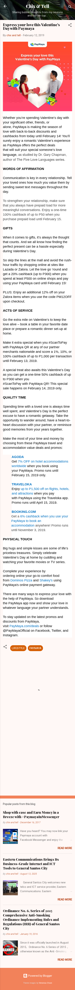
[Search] (70, 7)
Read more (65, 848)
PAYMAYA (35, 648)
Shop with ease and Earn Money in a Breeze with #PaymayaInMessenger (31, 814)
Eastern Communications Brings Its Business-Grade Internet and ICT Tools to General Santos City (31, 863)
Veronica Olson (45, 983)
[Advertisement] (37, 764)
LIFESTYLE (18, 648)
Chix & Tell (37, 6)
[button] (70, 26)
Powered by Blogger (39, 975)
